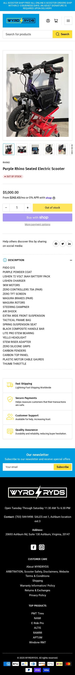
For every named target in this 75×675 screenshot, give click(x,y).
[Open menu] (68, 21)
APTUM (37, 637)
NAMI (37, 618)
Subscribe (63, 467)
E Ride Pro (37, 623)
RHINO (6, 162)
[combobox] (37, 34)
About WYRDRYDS (37, 566)
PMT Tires (37, 613)
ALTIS (37, 628)
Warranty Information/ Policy (37, 585)
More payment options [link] (37, 224)
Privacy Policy (37, 595)
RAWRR (37, 632)
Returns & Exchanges (37, 590)
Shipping (37, 580)
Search (65, 34)
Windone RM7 (37, 642)
